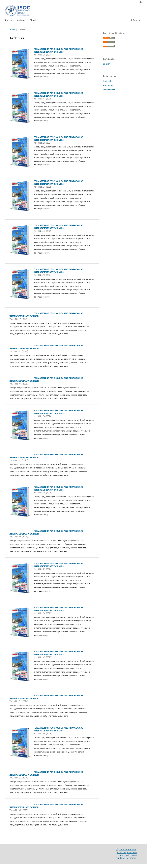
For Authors (108, 85)
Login (139, 2)
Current (9, 20)
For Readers (108, 81)
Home (12, 29)
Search (136, 20)
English (106, 63)
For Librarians (109, 89)
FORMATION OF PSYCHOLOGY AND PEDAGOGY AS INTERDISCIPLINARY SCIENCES (58, 50)
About (33, 20)
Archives (21, 20)
